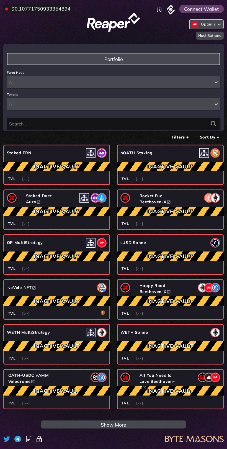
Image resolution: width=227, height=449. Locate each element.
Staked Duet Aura (39, 198)
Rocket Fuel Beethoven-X (153, 198)
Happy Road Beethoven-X (153, 288)
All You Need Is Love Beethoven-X (157, 381)
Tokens (12, 94)
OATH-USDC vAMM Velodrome (28, 378)
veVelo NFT (20, 287)
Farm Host (15, 73)
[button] (180, 137)
